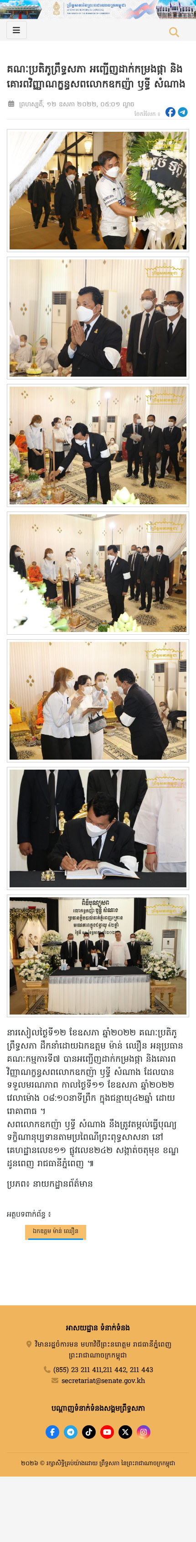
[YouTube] (107, 1432)
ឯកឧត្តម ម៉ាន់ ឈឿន (55, 1231)
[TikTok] (89, 1432)
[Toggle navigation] (16, 30)
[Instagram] (143, 1432)
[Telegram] (70, 1432)
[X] (125, 1432)
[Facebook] (52, 1432)
